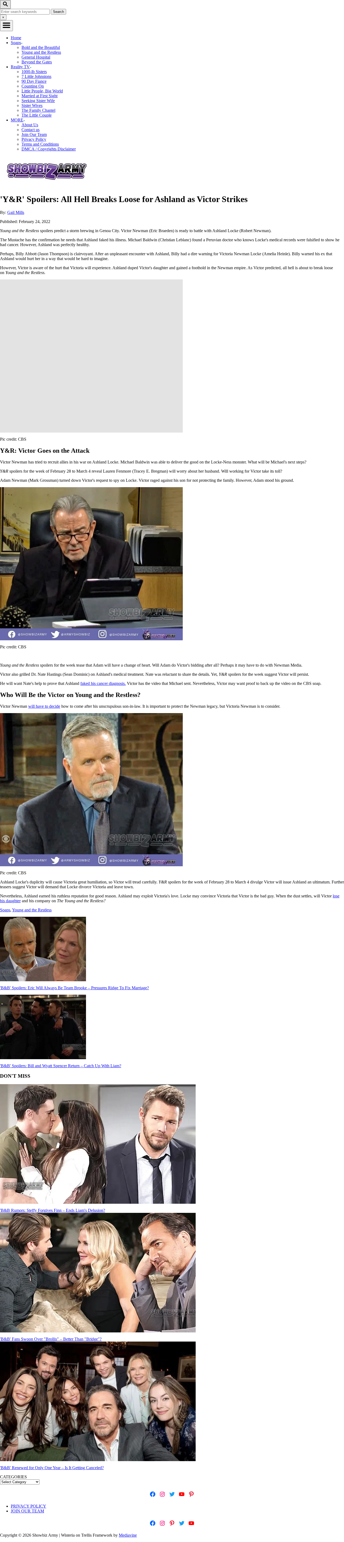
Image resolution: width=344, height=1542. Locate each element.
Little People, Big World (42, 91)
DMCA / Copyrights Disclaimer (49, 149)
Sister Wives (32, 105)
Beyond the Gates (37, 62)
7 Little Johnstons (36, 76)
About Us (30, 125)
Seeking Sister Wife (38, 100)
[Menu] (6, 25)
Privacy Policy (34, 139)
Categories (13, 1477)
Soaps (5, 910)
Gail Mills (15, 212)
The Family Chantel (38, 110)
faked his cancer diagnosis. (103, 683)
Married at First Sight (40, 96)
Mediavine (128, 1535)
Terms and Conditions (40, 144)
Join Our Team (34, 134)
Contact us (31, 129)
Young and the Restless (41, 52)
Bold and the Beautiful (41, 47)
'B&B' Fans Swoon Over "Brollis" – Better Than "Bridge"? (51, 1339)
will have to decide (44, 706)
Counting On (33, 86)
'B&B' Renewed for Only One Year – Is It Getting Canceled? (52, 1467)
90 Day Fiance (34, 81)
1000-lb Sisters (34, 71)
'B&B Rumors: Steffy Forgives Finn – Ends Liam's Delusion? (52, 1210)
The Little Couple (37, 115)
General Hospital (36, 57)
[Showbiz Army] (47, 186)
